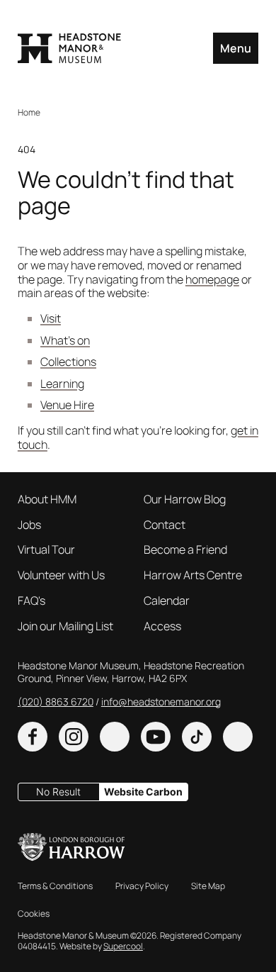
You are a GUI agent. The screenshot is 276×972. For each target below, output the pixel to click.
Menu (235, 48)
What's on (65, 340)
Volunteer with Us (61, 576)
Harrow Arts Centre (193, 576)
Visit (50, 318)
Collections (68, 361)
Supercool (123, 946)
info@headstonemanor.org (161, 701)
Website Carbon (143, 792)
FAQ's (31, 601)
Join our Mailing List (65, 627)
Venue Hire (67, 405)
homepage (212, 279)
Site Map (208, 886)
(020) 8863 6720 (55, 701)
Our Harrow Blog (185, 500)
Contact (164, 525)
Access (162, 627)
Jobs (29, 525)
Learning (62, 383)
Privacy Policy (141, 886)
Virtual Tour (46, 550)
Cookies (34, 914)
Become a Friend (185, 550)
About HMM (47, 500)
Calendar (167, 601)
